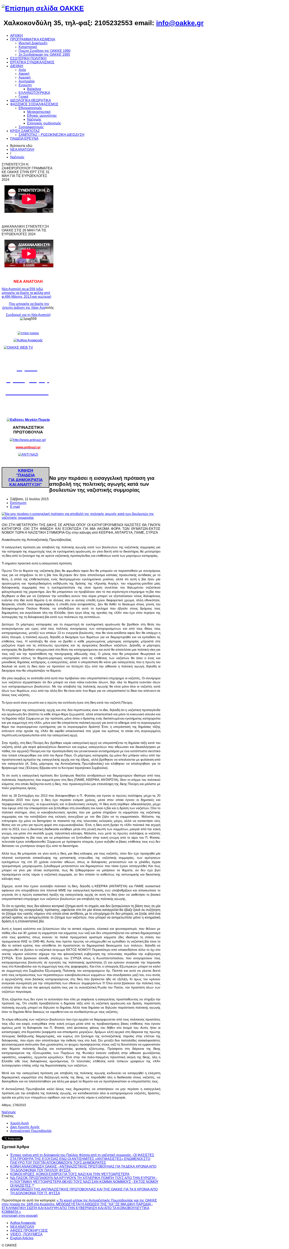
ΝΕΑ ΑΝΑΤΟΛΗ (22, 149)
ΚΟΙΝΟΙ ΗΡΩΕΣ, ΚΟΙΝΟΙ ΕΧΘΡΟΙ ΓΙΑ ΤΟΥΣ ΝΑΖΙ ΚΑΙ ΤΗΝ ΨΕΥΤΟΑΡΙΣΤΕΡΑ (69, 1174)
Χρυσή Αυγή (19, 1123)
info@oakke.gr (180, 23)
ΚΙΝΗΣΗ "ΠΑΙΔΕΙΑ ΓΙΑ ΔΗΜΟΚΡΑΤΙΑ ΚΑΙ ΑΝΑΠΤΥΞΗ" (25, 477)
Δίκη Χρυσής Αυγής (25, 1127)
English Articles (21, 1238)
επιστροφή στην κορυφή (20, 1215)
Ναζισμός (17, 157)
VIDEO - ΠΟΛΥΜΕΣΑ (26, 1234)
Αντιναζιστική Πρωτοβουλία (30, 1131)
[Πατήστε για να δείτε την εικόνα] (81, 517)
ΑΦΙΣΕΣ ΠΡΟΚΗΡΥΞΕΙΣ (29, 1230)
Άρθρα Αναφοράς (23, 1223)
